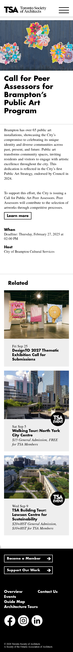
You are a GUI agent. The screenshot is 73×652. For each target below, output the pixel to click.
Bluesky (10, 631)
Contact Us (48, 591)
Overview (13, 591)
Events (10, 597)
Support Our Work (23, 570)
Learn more (18, 216)
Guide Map (14, 602)
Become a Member (24, 558)
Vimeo (23, 631)
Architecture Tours (21, 607)
